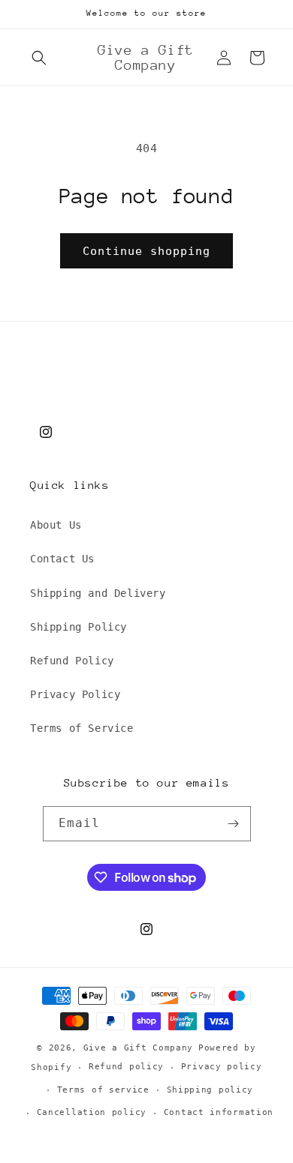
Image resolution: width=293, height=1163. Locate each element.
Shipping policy (210, 1090)
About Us (56, 525)
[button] (39, 57)
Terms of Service (82, 728)
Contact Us (62, 559)
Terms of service (103, 1090)
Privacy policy (221, 1067)
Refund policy (126, 1067)
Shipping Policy (78, 627)
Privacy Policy (75, 694)
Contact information (218, 1112)
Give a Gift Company (138, 1048)
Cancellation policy (91, 1112)
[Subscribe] (233, 823)
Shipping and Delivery (98, 593)
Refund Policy (72, 661)
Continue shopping (146, 251)
